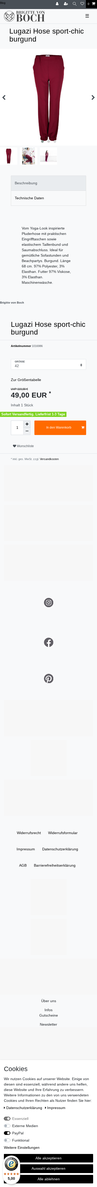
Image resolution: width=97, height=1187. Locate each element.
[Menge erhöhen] (27, 424)
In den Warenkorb (58, 427)
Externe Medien (25, 1126)
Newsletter (48, 1024)
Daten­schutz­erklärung (60, 849)
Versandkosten (49, 459)
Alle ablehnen (49, 1179)
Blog (2, 2)
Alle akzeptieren (48, 1158)
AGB (23, 865)
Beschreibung (26, 183)
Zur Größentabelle (26, 380)
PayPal (18, 1133)
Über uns (48, 1001)
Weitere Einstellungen (22, 1147)
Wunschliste (25, 446)
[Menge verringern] (27, 431)
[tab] (48, 183)
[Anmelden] (57, 4)
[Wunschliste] (82, 4)
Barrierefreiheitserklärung (55, 865)
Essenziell (20, 1119)
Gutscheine (48, 1015)
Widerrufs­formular (63, 833)
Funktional (20, 1140)
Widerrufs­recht (29, 833)
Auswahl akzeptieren (48, 1168)
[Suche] (75, 4)
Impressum (26, 849)
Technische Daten (29, 198)
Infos (48, 1010)
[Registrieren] (66, 4)
